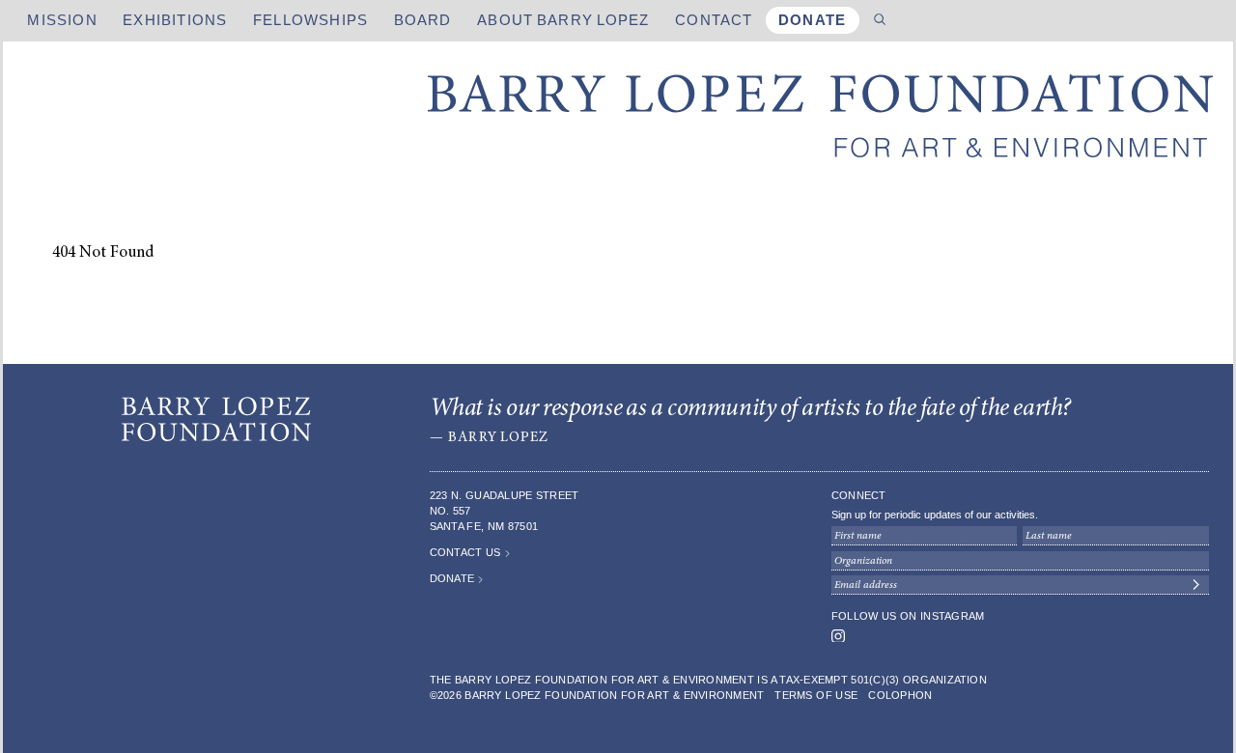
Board (423, 20)
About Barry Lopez (563, 20)
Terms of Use (815, 695)
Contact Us (465, 552)
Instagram (838, 636)
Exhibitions (175, 20)
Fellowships (310, 20)
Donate (812, 20)
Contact (713, 20)
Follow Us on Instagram (907, 616)
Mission (62, 20)
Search (880, 21)
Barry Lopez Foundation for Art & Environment (820, 117)
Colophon (900, 695)
